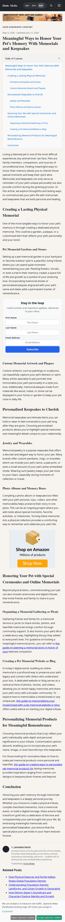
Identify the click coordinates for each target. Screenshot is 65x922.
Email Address (12, 337)
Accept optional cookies (49, 917)
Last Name (10, 327)
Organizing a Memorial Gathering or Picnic (29, 123)
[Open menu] (59, 5)
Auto (41, 5)
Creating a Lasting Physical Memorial (26, 75)
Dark (34, 5)
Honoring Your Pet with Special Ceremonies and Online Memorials (32, 115)
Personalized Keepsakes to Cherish (25, 94)
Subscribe (32, 349)
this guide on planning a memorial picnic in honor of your (31, 647)
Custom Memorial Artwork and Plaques (27, 88)
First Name (11, 317)
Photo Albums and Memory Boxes (25, 107)
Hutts (10, 5)
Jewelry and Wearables (20, 100)
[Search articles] (51, 5)
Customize (7, 911)
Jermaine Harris (22, 847)
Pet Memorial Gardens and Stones (25, 82)
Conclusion (13, 145)
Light (27, 5)
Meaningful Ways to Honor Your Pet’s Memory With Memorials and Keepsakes (32, 67)
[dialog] (32, 911)
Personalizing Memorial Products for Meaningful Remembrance (32, 137)
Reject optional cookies (22, 917)
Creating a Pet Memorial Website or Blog (28, 129)
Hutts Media (29, 863)
